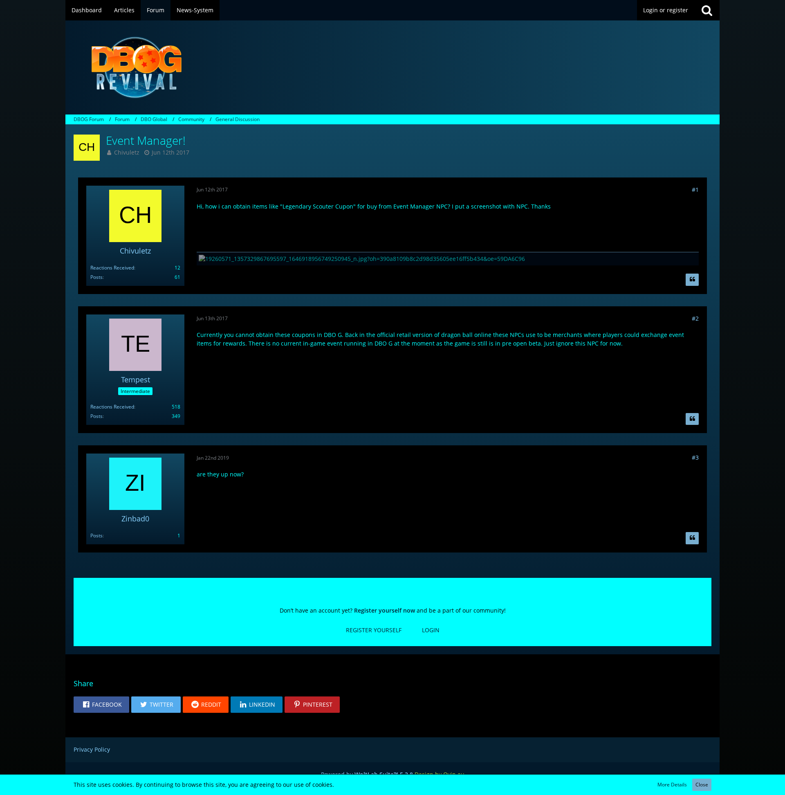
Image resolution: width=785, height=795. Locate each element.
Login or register (665, 10)
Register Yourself (373, 630)
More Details (672, 784)
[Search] (707, 10)
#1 (695, 189)
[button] (101, 704)
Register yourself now (384, 610)
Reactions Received (112, 267)
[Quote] (692, 280)
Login (431, 630)
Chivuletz (126, 152)
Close (701, 784)
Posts (96, 277)
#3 (695, 457)
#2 (695, 318)
